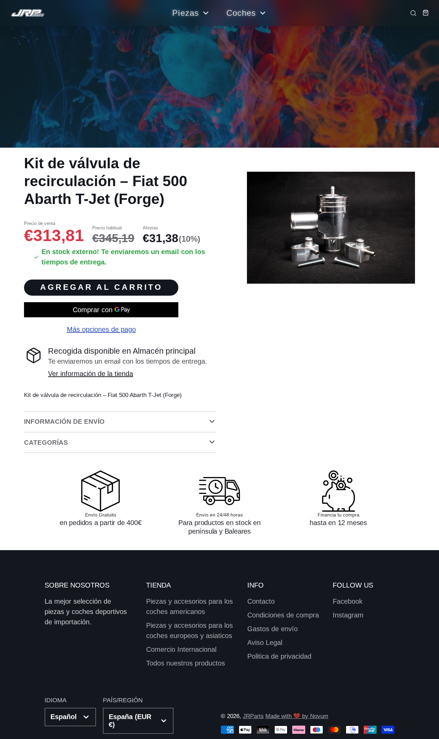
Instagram (348, 615)
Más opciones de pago (101, 329)
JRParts (253, 716)
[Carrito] (423, 12)
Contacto (261, 601)
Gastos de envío (272, 629)
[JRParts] (27, 13)
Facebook (348, 601)
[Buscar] (411, 12)
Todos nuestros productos (185, 663)
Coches (241, 13)
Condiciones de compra (283, 615)
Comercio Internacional (181, 649)
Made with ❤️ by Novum (296, 716)
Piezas (185, 13)
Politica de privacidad (279, 656)
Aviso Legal (264, 642)
